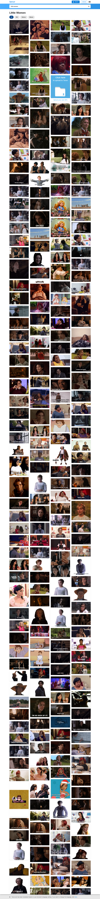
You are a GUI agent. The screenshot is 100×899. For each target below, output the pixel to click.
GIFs (17, 17)
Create (76, 1)
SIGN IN (84, 1)
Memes (31, 17)
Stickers (24, 17)
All (11, 17)
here (76, 897)
